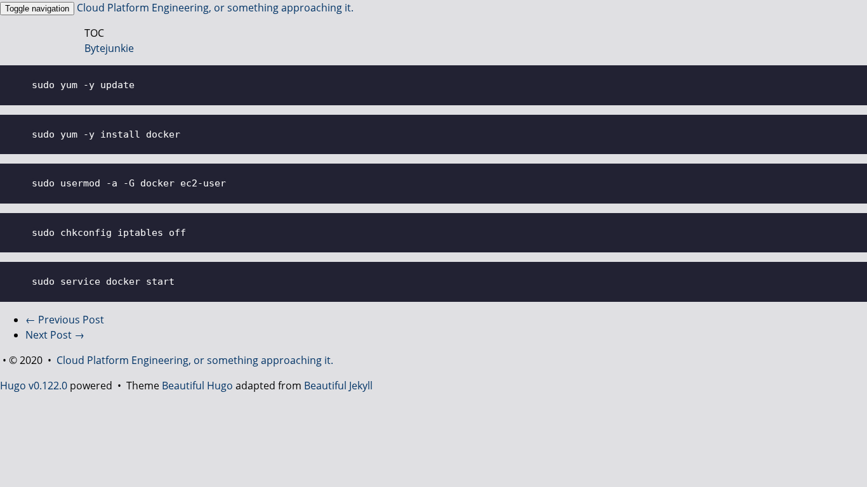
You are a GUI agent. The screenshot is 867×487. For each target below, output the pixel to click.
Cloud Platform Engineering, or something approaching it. (215, 8)
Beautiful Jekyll (338, 386)
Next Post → (54, 335)
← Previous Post (64, 320)
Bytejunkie (109, 48)
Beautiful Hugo (197, 386)
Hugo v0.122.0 (33, 386)
